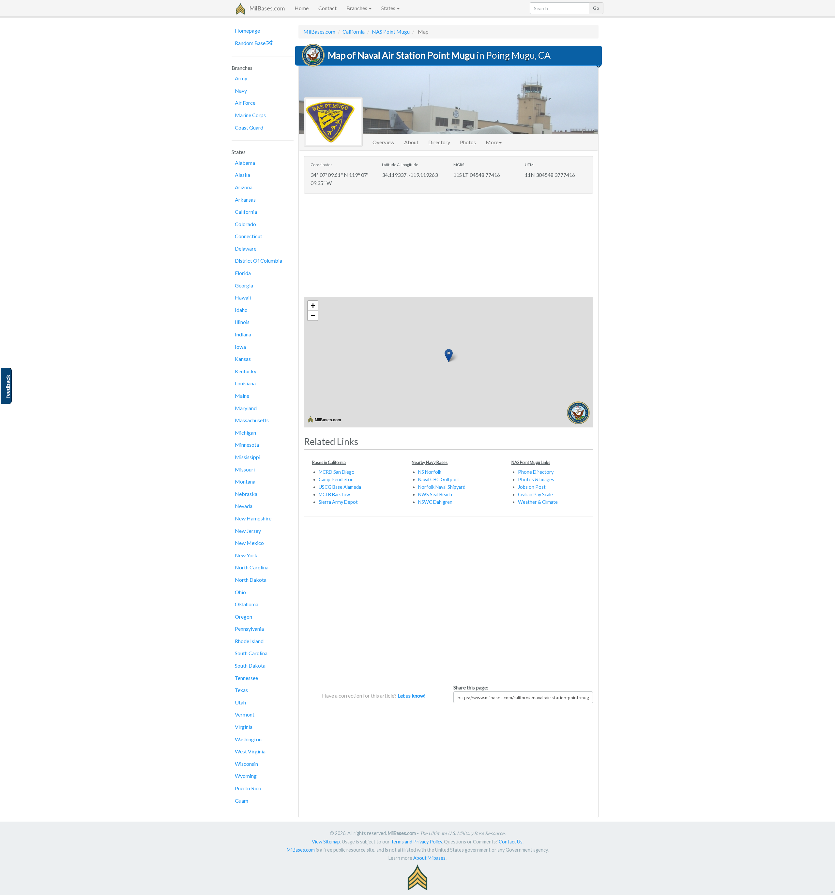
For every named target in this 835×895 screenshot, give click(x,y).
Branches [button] (357, 8)
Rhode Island (249, 641)
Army (241, 78)
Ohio (240, 592)
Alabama (245, 163)
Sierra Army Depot (338, 502)
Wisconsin (246, 764)
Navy (241, 90)
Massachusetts (252, 420)
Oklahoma (246, 604)
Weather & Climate (538, 502)
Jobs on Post (532, 487)
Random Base (250, 43)
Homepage (247, 30)
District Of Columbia (258, 260)
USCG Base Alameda (340, 487)
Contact (327, 8)
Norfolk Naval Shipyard (441, 487)
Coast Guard (249, 127)
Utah (240, 702)
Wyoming (246, 776)
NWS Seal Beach (435, 494)
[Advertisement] (448, 246)
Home (302, 8)
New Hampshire (253, 518)
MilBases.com (267, 8)
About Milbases (429, 858)
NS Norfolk (429, 472)
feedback (8, 386)
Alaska (242, 175)
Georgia (244, 285)
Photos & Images (536, 479)
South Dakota (250, 665)
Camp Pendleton (336, 479)
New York (246, 555)
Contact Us (511, 841)
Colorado (245, 224)
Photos (468, 142)
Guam (241, 800)
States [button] (388, 8)
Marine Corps (250, 115)
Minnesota (247, 444)
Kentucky (245, 371)
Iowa (240, 347)
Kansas (243, 359)
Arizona (243, 187)
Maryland (246, 408)
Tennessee (246, 678)
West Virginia (250, 751)
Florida (243, 273)
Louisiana (245, 383)
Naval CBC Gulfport (438, 479)
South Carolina (251, 653)
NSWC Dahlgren (435, 502)
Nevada (243, 506)
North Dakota (250, 580)
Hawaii (243, 297)
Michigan (245, 432)
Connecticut (248, 236)
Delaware (245, 248)
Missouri (245, 469)
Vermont (244, 714)
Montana (245, 481)
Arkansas (245, 199)
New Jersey (248, 531)
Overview (383, 142)
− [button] (313, 315)
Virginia (243, 727)
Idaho (241, 310)
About (411, 142)
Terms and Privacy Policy (416, 841)
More (492, 142)
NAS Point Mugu (391, 31)
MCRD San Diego (337, 472)
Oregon (243, 616)
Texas (241, 690)
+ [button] (313, 305)
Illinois (242, 322)
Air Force (245, 103)
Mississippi (247, 457)
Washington (248, 739)
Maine (242, 396)
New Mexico (249, 543)
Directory (439, 142)
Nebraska (246, 494)
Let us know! (412, 695)
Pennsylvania (249, 628)
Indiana (243, 334)
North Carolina (251, 567)
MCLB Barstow (334, 494)
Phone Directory (536, 472)
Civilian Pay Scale (535, 494)
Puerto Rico (248, 788)
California (246, 211)
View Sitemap (326, 841)
